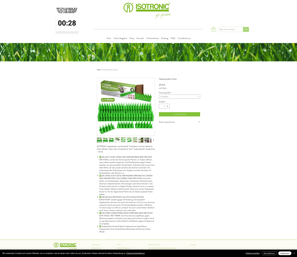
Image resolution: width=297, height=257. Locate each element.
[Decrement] (161, 106)
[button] (213, 29)
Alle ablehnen (269, 253)
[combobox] (179, 97)
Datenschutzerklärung (135, 253)
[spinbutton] (67, 23)
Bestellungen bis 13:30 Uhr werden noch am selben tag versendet (67, 10)
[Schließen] (294, 253)
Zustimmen (284, 253)
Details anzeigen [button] (253, 253)
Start (99, 70)
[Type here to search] (246, 29)
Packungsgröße (165, 93)
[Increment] (167, 106)
